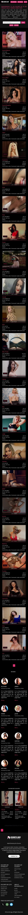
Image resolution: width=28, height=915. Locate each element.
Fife (15, 870)
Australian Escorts (6, 881)
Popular (16, 25)
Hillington (4, 894)
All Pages (16, 897)
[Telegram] (11, 904)
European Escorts (6, 877)
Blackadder (4, 892)
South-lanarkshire (19, 874)
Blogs (16, 890)
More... (3, 700)
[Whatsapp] (7, 904)
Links (15, 893)
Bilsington (4, 887)
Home (15, 888)
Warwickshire (18, 876)
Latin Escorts (4, 879)
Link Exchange (18, 895)
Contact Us (14, 856)
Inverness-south (18, 877)
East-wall (3, 890)
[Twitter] (2, 904)
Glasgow (16, 872)
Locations (13, 1)
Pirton (2, 895)
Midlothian (17, 869)
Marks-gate (4, 888)
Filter (25, 1)
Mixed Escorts (4, 869)
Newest (11, 25)
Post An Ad (20, 1)
